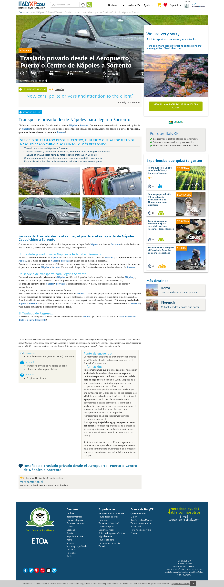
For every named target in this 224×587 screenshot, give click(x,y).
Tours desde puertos (108, 517)
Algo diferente (105, 536)
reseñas (59, 89)
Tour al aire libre (106, 540)
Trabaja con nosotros (141, 523)
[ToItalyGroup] (194, 6)
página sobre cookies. (180, 584)
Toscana (71, 549)
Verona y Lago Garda (77, 546)
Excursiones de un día (109, 543)
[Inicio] (32, 5)
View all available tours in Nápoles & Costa (176, 106)
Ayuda (147, 5)
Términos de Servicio (141, 530)
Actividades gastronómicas (112, 533)
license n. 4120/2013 (175, 569)
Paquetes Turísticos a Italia (111, 513)
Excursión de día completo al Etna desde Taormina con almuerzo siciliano (161, 250)
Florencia (71, 553)
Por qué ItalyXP (164, 133)
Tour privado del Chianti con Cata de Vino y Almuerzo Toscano (160, 170)
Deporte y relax (106, 530)
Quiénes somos (138, 513)
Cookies (134, 533)
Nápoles (73, 125)
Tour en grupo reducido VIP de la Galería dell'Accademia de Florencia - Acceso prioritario (159, 199)
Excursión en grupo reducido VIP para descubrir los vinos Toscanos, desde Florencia (161, 225)
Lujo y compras (106, 526)
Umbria (70, 513)
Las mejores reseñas (34, 89)
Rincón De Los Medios (141, 520)
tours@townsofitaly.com (184, 519)
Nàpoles (95, 244)
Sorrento (84, 125)
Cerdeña (71, 530)
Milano (70, 526)
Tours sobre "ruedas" (109, 523)
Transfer (102, 546)
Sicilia (69, 556)
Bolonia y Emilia (74, 517)
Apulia (70, 533)
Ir (89, 5)
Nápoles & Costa (75, 536)
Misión (134, 517)
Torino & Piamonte (76, 523)
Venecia (70, 543)
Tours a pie (104, 520)
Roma (69, 540)
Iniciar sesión (134, 5)
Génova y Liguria (75, 520)
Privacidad (136, 526)
